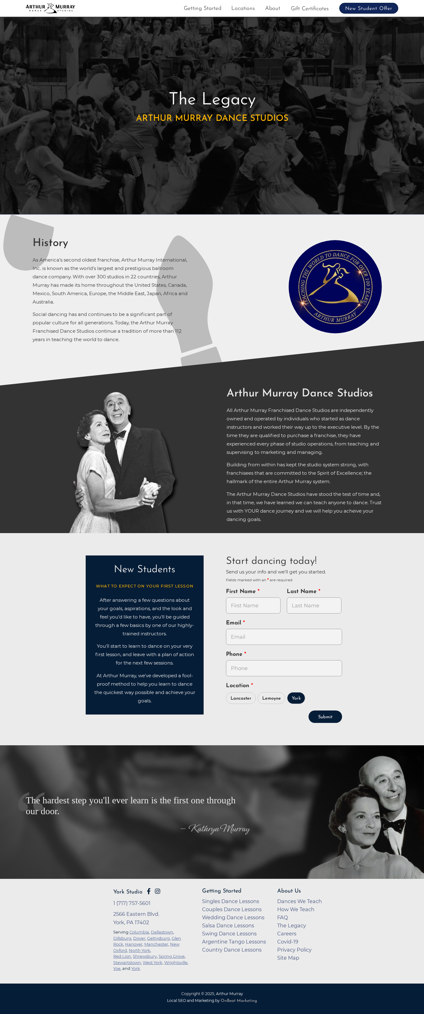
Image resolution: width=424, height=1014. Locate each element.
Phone (235, 654)
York (296, 698)
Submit (325, 717)
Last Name (302, 592)
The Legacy (291, 925)
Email (234, 623)
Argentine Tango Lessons (234, 942)
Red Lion (122, 956)
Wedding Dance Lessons (233, 917)
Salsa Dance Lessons (228, 925)
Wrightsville (175, 962)
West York (152, 962)
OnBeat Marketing (239, 1001)
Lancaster (241, 698)
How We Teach (295, 909)
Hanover (133, 944)
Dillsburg (122, 938)
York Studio (127, 892)
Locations (243, 8)
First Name (242, 592)
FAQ (282, 917)
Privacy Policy (294, 950)
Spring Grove (172, 956)
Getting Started (202, 8)
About (272, 8)
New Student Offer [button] (368, 8)
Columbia (139, 932)
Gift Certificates (310, 9)
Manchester (156, 944)
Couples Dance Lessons (232, 909)
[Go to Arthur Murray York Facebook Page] (149, 891)
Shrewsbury (145, 956)
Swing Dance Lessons (229, 933)
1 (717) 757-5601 (132, 903)
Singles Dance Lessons (230, 901)
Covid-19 (287, 942)
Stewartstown (127, 962)
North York (139, 950)
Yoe (116, 968)
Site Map (288, 958)
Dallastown (162, 932)
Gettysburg (158, 938)
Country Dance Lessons (232, 950)
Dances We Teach (299, 901)
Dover (139, 938)
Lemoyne (271, 698)
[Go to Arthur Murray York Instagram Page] (157, 891)
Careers (286, 933)
